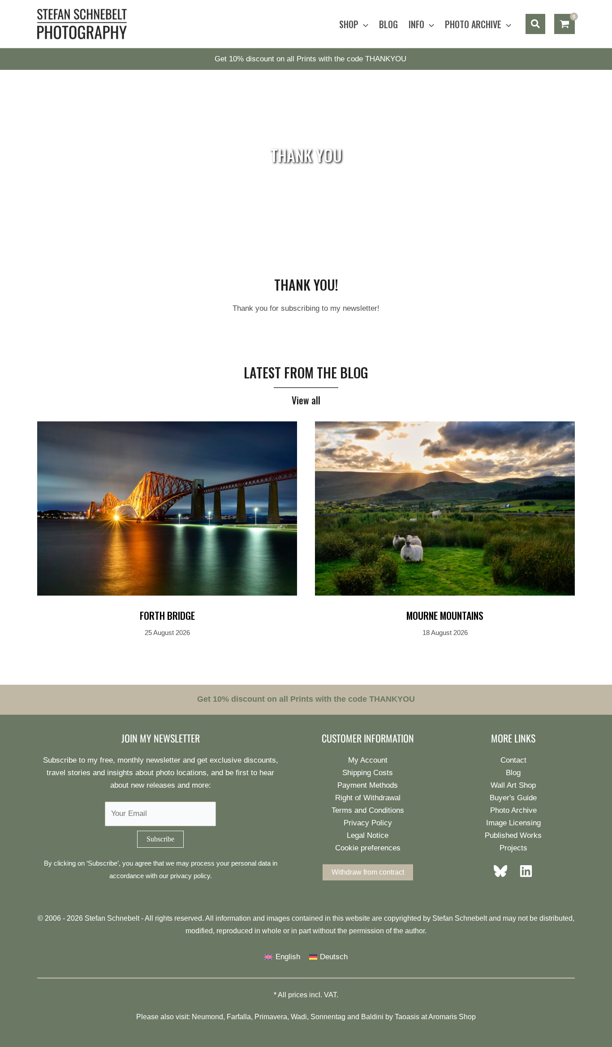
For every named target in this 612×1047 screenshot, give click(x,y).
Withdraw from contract (368, 872)
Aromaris (442, 1017)
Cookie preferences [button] (368, 848)
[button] (363, 24)
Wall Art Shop (513, 785)
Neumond (207, 1017)
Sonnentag (327, 1017)
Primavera (270, 1017)
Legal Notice (367, 835)
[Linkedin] (523, 871)
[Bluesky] (503, 871)
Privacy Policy (368, 823)
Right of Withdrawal (368, 798)
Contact (513, 760)
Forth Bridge (167, 615)
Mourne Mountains (444, 615)
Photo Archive (513, 810)
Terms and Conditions (368, 810)
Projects (513, 848)
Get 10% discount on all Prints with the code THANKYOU (310, 59)
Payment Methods (367, 785)
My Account (368, 760)
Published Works (513, 835)
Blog (513, 772)
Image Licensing (513, 823)
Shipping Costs (367, 772)
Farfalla (239, 1017)
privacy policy (190, 876)
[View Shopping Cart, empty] (564, 24)
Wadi (299, 1017)
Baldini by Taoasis (390, 1017)
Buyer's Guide (513, 798)
